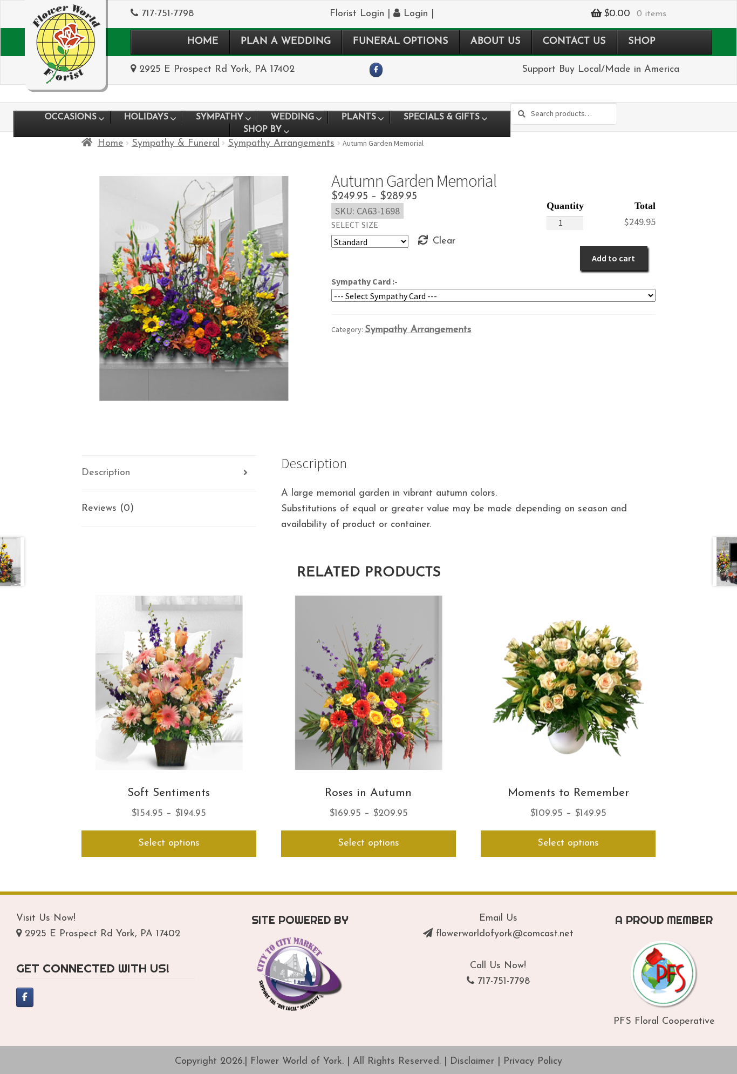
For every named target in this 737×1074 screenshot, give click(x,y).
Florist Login (357, 14)
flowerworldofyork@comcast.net (505, 934)
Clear (444, 241)
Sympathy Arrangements (281, 143)
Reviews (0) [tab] (107, 509)
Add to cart (613, 258)
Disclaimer (472, 1061)
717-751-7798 (167, 14)
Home (111, 143)
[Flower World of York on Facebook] (376, 70)
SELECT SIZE (354, 224)
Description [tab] (105, 473)
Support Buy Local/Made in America (600, 70)
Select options (169, 843)
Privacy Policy (532, 1061)
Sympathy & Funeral (176, 143)
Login (414, 14)
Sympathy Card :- (364, 281)
